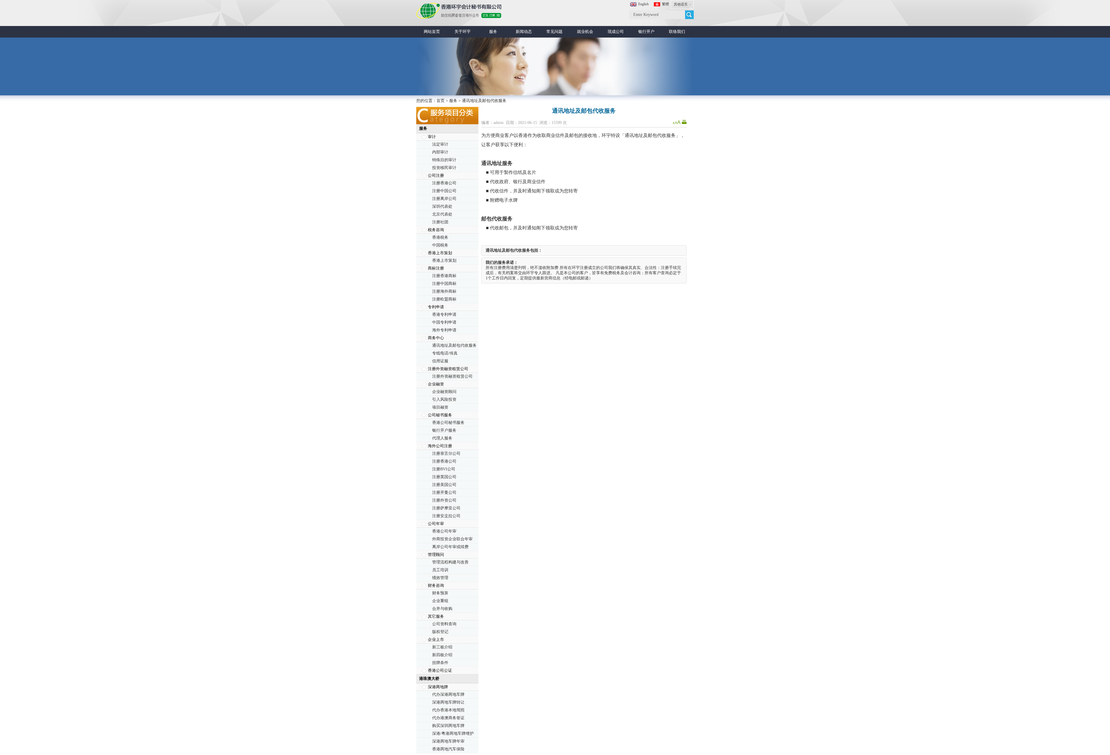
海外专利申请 (444, 330)
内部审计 (440, 152)
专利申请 (436, 307)
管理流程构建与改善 (450, 562)
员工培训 (440, 570)
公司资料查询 (444, 624)
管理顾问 (436, 554)
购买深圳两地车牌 (448, 726)
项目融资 (440, 407)
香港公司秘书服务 (448, 422)
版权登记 (440, 632)
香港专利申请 (444, 314)
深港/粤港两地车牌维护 (453, 733)
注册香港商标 (444, 276)
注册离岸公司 (444, 198)
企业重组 (440, 601)
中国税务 (440, 245)
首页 (440, 101)
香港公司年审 (444, 531)
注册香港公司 (444, 183)
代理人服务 (442, 438)
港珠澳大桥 (429, 678)
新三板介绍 (442, 647)
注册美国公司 (444, 485)
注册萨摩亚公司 (446, 508)
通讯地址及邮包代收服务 (454, 345)
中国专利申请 (444, 322)
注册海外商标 (444, 291)
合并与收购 (442, 608)
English (643, 4)
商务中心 (436, 338)
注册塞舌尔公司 (446, 453)
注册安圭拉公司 (446, 516)
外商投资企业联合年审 (452, 539)
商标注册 (436, 268)
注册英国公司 (444, 477)
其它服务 (436, 616)
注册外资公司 (444, 500)
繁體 (665, 4)
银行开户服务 (444, 430)
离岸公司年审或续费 (450, 547)
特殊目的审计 (444, 160)
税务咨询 (436, 230)
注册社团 (440, 222)
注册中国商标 (444, 283)
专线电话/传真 (445, 353)
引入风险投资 (444, 399)
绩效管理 (440, 578)
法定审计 (440, 144)
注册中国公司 (444, 191)
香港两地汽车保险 (448, 749)
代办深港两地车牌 (448, 694)
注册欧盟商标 (444, 299)
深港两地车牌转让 (448, 702)
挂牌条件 (440, 663)
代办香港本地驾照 (448, 710)
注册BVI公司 (443, 469)
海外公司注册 (440, 446)
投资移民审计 (444, 168)
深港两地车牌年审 (448, 741)
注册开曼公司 (444, 492)
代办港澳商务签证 (448, 718)
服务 (453, 101)
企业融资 (436, 384)
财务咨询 (436, 585)
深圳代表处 (442, 206)
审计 (432, 137)
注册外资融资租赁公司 (448, 369)
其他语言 (681, 4)
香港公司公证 (440, 670)
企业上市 (436, 639)
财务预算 (440, 593)
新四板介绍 (442, 655)
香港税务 (440, 237)
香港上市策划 (440, 253)
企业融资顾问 (444, 391)
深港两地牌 (438, 687)
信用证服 (440, 361)
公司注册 (436, 175)
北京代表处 (442, 214)
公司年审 (436, 524)
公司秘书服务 (440, 415)
